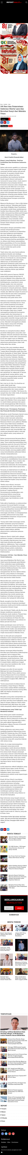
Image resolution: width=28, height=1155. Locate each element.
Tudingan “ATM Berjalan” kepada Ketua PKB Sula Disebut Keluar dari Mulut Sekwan (6, 950)
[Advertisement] (14, 11)
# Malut (3, 1112)
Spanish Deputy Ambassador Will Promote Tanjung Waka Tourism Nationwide (17, 838)
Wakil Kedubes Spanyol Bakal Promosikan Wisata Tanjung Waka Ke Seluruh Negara (18, 867)
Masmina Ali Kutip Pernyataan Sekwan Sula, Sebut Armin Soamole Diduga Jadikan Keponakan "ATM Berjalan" (21, 965)
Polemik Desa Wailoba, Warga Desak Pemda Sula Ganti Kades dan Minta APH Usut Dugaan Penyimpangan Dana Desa (17, 1041)
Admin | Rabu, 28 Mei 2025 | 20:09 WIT (8, 116)
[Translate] (9, 119)
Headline (5, 104)
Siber (8, 1142)
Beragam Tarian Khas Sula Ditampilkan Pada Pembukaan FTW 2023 (18, 886)
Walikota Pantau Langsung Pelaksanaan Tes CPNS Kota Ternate (15, 1091)
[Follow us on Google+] (9, 1133)
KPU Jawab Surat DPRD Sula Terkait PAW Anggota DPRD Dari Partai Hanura (21, 979)
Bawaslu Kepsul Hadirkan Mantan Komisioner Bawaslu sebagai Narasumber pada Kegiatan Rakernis (17, 877)
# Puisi (2, 1121)
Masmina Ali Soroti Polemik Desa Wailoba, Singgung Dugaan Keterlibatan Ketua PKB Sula (17, 1056)
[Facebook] (1, 122)
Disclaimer (15, 1142)
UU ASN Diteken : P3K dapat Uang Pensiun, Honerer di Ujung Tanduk (17, 848)
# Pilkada (3, 1118)
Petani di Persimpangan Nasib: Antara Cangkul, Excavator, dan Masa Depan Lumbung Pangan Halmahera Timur (16, 1099)
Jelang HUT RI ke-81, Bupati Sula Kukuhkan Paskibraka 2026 (20, 935)
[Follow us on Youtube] (13, 1133)
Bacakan (5, 126)
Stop (10, 126)
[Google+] (5, 122)
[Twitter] (8, 122)
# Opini (2, 1115)
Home (1, 104)
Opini (9, 104)
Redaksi (3, 1142)
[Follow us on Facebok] (2, 1133)
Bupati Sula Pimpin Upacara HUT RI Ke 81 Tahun (6, 934)
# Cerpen (3, 1109)
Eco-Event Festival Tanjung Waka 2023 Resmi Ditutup (17, 856)
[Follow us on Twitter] (6, 1133)
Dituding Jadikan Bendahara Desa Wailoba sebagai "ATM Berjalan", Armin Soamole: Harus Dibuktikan (12, 1033)
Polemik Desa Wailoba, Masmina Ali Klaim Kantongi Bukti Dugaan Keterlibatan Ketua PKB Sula (17, 1063)
